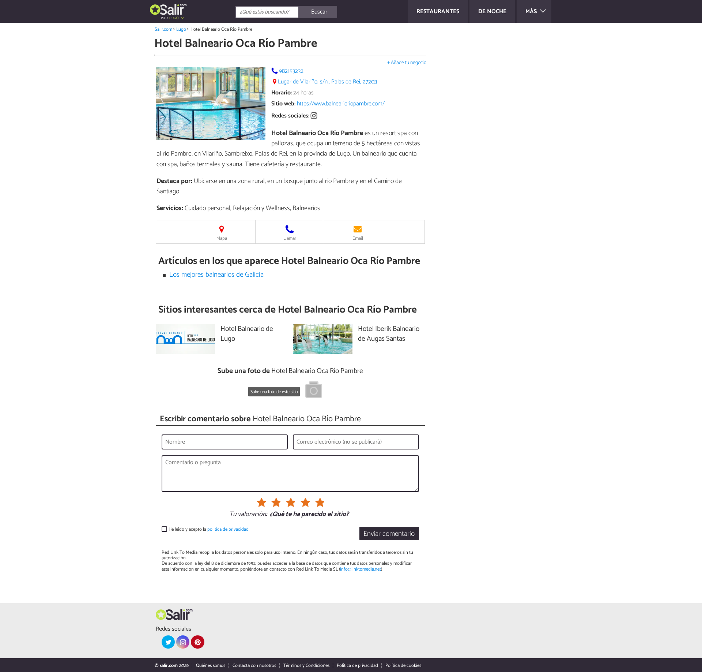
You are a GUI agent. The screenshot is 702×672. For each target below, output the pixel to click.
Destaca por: (174, 181)
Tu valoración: (248, 515)
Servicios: (169, 208)
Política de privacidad (357, 665)
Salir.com (163, 29)
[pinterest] (197, 642)
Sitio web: (283, 104)
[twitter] (168, 642)
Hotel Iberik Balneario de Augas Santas (388, 334)
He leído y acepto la (209, 529)
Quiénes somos (210, 665)
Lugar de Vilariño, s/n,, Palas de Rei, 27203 (327, 82)
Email (357, 238)
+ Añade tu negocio (406, 63)
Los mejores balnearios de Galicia (216, 274)
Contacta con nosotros (254, 665)
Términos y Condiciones (306, 665)
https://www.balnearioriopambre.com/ (341, 104)
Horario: (281, 93)
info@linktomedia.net (360, 569)
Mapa (221, 238)
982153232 (291, 71)
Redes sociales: (290, 116)
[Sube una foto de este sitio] (313, 391)
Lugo (181, 29)
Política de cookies (403, 665)
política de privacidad (228, 529)
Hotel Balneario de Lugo (246, 334)
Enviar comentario (389, 534)
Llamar (289, 238)
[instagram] (182, 642)
